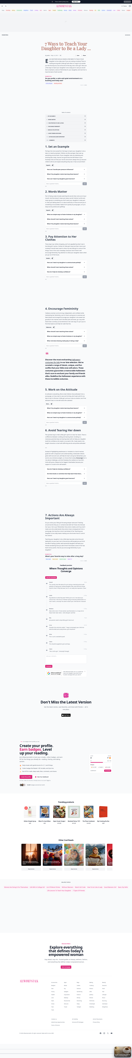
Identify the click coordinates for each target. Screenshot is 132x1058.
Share (84, 55)
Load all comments (51, 577)
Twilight (54, 10)
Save (78, 55)
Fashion (103, 10)
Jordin (48, 55)
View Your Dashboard (43, 777)
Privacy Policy (96, 1022)
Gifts (99, 10)
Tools (52, 1010)
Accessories (19, 10)
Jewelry (91, 994)
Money (74, 10)
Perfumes (80, 10)
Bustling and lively (58, 83)
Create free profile (26, 777)
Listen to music (63, 559)
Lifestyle (104, 994)
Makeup (66, 997)
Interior (45, 10)
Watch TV (70, 559)
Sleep (3, 10)
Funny (52, 991)
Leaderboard (93, 770)
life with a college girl (37, 887)
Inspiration (67, 994)
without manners (67, 887)
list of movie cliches (53, 887)
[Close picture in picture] (115, 1048)
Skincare (86, 10)
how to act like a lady (94, 887)
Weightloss (26, 10)
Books (70, 10)
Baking (13, 10)
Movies (123, 10)
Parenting (8, 10)
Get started (107, 770)
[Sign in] (130, 6)
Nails (52, 1000)
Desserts (104, 985)
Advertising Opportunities (58, 1022)
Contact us (54, 1019)
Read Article (34, 869)
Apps (50, 10)
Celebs (118, 10)
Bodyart (53, 985)
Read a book (55, 559)
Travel (31, 10)
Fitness (91, 988)
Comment (48, 666)
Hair (41, 10)
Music (103, 997)
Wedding (91, 1007)
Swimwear (104, 1004)
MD (60, 55)
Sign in (48, 780)
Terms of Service (55, 1025)
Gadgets (128, 10)
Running (91, 10)
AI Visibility (75, 1019)
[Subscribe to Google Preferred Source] (54, 673)
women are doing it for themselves (16, 887)
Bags (78, 982)
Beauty (65, 10)
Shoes (52, 1004)
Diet (52, 988)
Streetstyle (109, 10)
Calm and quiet (49, 83)
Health (53, 994)
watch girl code (80, 887)
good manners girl (110, 887)
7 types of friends (79, 890)
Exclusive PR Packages (77, 1022)
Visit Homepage (66, 967)
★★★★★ (127, 35)
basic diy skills (123, 887)
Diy (95, 10)
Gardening (60, 10)
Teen (52, 1007)
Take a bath (48, 559)
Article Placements (97, 1019)
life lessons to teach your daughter (59, 890)
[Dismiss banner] (85, 671)
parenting (5, 35)
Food (103, 988)
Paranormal (67, 1000)
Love (114, 10)
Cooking (36, 10)
